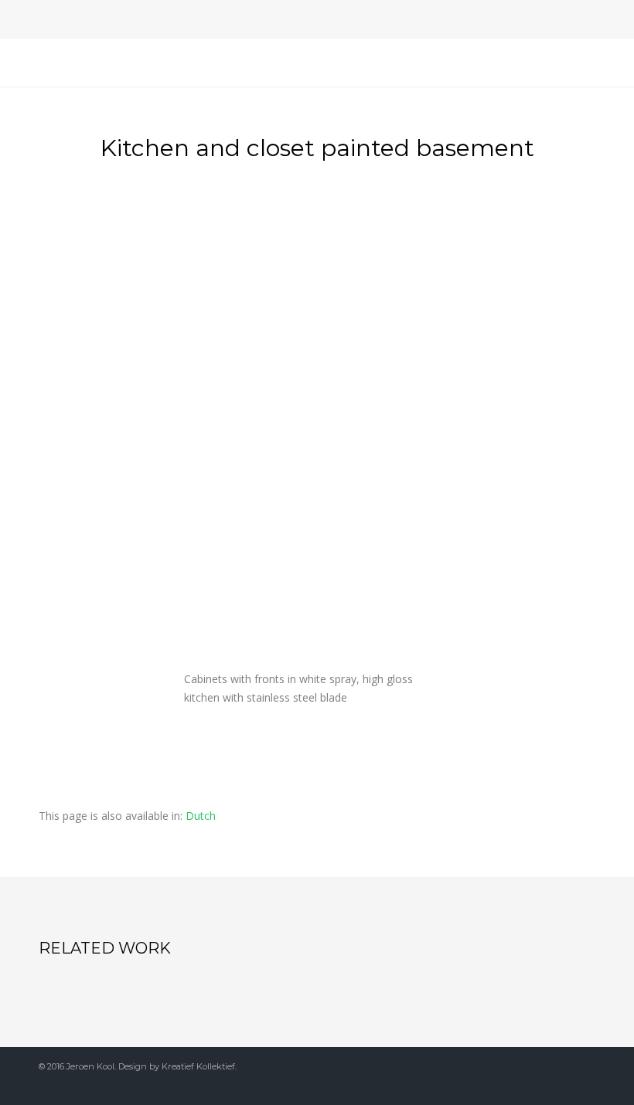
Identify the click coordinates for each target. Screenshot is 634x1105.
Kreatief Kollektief (198, 1066)
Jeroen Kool (90, 1066)
